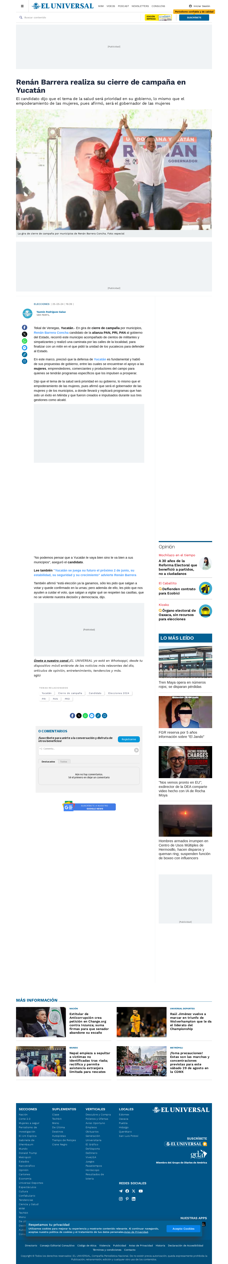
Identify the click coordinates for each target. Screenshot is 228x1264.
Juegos (90, 1161)
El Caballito (168, 583)
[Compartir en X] (24, 334)
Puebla (123, 1123)
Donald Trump (28, 1153)
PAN (55, 698)
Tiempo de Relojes (64, 1140)
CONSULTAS (158, 6)
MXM (101, 6)
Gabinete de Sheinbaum (27, 1142)
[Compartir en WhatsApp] (24, 341)
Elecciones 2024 (118, 693)
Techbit (23, 1212)
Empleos (91, 1127)
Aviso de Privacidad (141, 1245)
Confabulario (27, 1195)
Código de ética (86, 1245)
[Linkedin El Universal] (133, 1199)
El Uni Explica (28, 1135)
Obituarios (92, 1131)
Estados (24, 1161)
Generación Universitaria (94, 1138)
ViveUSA (91, 1157)
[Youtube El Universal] (140, 1191)
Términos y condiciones (107, 1249)
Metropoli (25, 1157)
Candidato (95, 693)
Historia (160, 1245)
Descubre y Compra (98, 1114)
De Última (58, 1127)
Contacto (129, 1249)
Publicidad (119, 1245)
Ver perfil (43, 315)
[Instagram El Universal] (121, 1199)
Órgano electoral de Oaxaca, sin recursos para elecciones (177, 614)
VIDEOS (111, 6)
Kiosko (164, 605)
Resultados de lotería (95, 1176)
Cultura (23, 1191)
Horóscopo (92, 1170)
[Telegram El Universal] (121, 1191)
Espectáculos (27, 1187)
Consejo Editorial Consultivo (57, 1245)
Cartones (24, 1174)
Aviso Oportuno (95, 1123)
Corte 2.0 (24, 1118)
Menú (22, 1217)
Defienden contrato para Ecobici (177, 591)
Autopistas (59, 1135)
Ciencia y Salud (29, 1204)
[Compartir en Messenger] (24, 347)
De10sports (93, 1148)
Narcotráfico (27, 1165)
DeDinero (91, 1153)
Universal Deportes (31, 1182)
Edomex (124, 1114)
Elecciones (42, 304)
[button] (194, 17)
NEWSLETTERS (140, 6)
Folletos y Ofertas (97, 1118)
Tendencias (26, 1200)
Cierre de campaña (70, 693)
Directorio (31, 1245)
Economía (25, 1178)
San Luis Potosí (128, 1135)
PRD (67, 698)
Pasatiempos (94, 1165)
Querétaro (125, 1131)
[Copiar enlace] (24, 354)
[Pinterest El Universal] (127, 1199)
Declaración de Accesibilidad (185, 1245)
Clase (55, 1114)
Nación (23, 1114)
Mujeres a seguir (29, 1123)
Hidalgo (124, 1127)
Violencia (104, 1245)
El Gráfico (92, 1144)
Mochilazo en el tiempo (177, 555)
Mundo (23, 1148)
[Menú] (22, 6)
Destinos (57, 1131)
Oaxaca (123, 1118)
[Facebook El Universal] (127, 1191)
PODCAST (123, 6)
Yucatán (46, 693)
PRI (44, 698)
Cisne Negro (59, 1144)
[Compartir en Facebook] (24, 327)
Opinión (167, 547)
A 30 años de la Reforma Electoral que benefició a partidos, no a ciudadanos (178, 567)
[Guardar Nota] (24, 361)
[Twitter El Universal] (133, 1191)
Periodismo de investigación (28, 1129)
